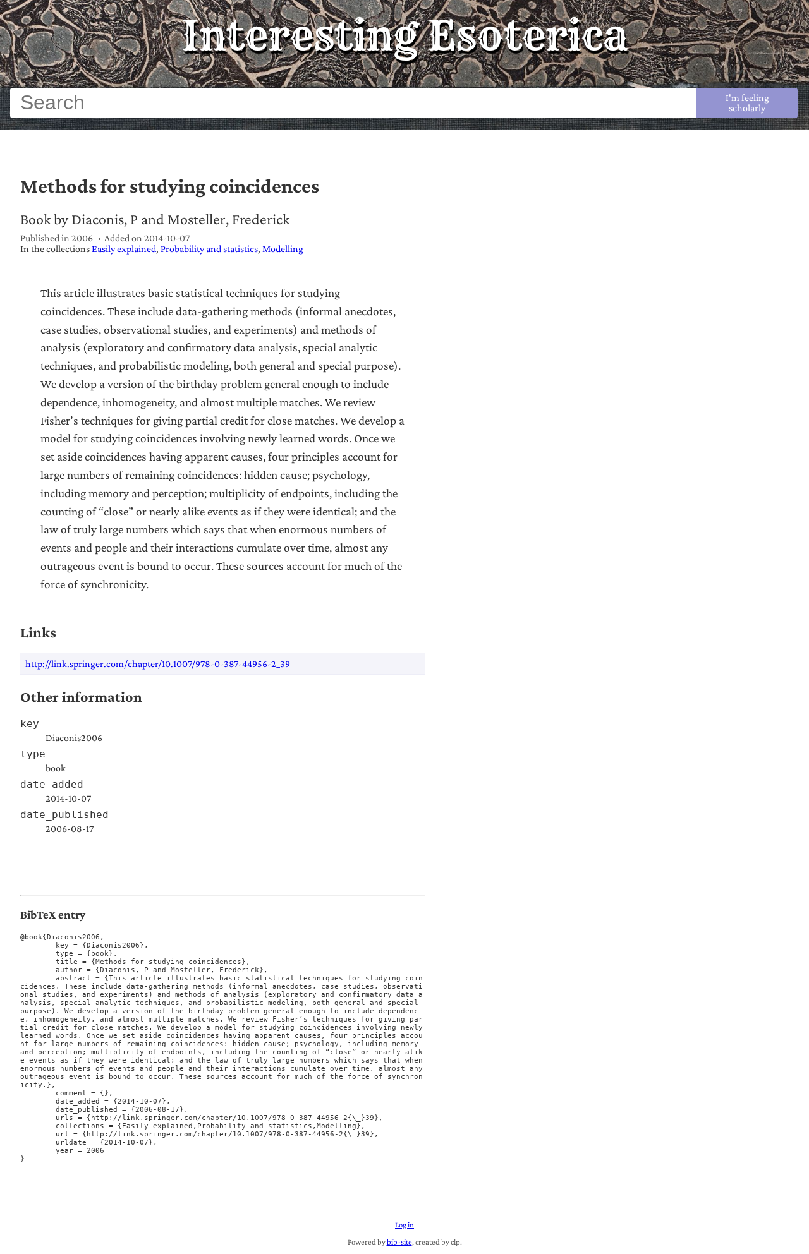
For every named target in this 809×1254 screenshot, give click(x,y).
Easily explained (124, 248)
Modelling (282, 248)
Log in (404, 1225)
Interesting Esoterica (404, 35)
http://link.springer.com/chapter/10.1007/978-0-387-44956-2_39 (157, 663)
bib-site (399, 1242)
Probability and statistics (209, 248)
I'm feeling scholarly (747, 102)
